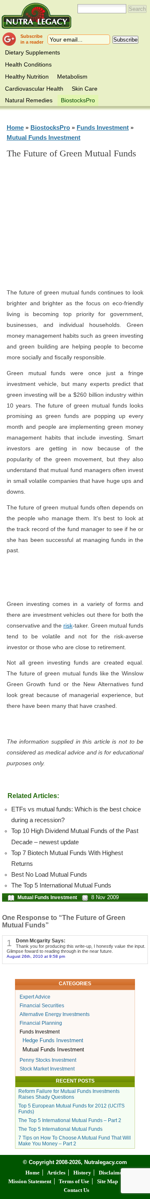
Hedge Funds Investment (52, 1040)
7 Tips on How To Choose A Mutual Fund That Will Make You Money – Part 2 (74, 1141)
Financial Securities (42, 1006)
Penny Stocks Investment (48, 1060)
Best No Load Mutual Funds (49, 874)
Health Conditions (28, 64)
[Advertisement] (81, 227)
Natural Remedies (28, 100)
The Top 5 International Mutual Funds (61, 885)
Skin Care (85, 88)
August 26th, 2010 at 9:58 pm (36, 956)
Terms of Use (74, 1181)
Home (15, 127)
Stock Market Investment (47, 1069)
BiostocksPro (78, 100)
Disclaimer (112, 1172)
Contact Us (76, 1190)
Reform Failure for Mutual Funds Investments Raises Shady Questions (69, 1094)
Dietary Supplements (32, 52)
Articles (56, 1172)
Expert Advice (35, 997)
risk (67, 625)
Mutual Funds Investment (43, 137)
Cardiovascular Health (34, 88)
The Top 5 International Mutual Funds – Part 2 (69, 1120)
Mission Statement (29, 1181)
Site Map (107, 1181)
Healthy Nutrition (27, 76)
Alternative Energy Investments (55, 1014)
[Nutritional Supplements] (36, 15)
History (82, 1172)
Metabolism (72, 76)
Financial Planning (41, 1023)
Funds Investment (103, 127)
